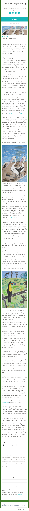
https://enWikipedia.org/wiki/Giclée (15, 113)
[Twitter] (16, 13)
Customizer (19, 494)
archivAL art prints (17, 454)
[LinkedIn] (13, 13)
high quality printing (9, 463)
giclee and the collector (10, 461)
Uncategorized (6, 36)
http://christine (11, 217)
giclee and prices (16, 459)
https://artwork (5, 402)
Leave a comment (6, 466)
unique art (6, 464)
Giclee (21, 457)
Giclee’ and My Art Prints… (10, 39)
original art (17, 463)
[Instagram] (19, 13)
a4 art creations (8, 454)
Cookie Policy (25, 505)
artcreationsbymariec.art (17, 41)
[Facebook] (10, 13)
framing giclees (16, 457)
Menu (15, 19)
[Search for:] (14, 481)
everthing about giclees (7, 457)
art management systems (17, 455)
